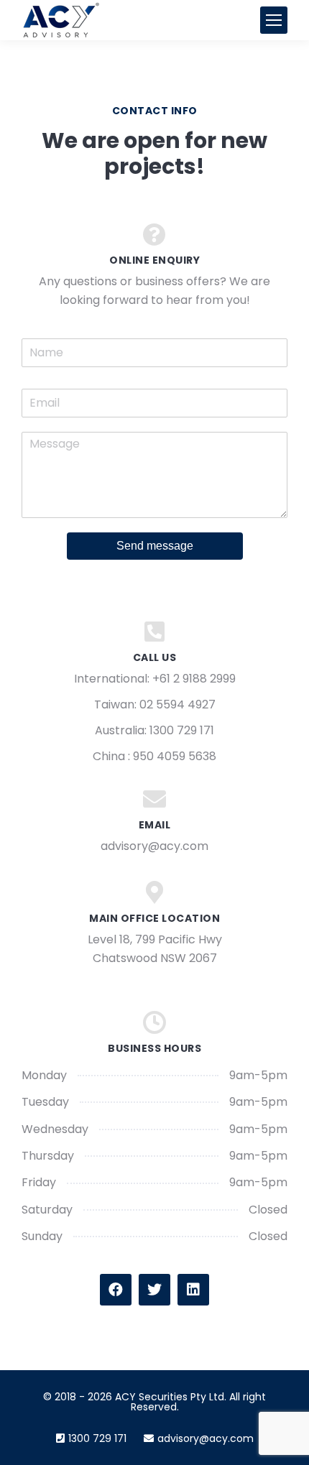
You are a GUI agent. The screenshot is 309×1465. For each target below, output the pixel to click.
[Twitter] (154, 1289)
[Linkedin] (193, 1289)
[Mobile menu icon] (273, 20)
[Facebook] (116, 1289)
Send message (154, 546)
